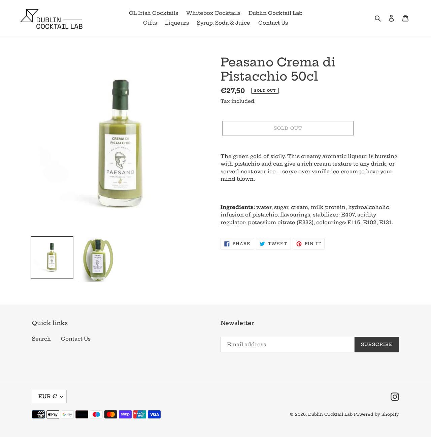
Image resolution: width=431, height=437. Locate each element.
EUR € (47, 396)
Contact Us (76, 339)
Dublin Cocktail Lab (330, 414)
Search (41, 339)
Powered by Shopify (376, 414)
